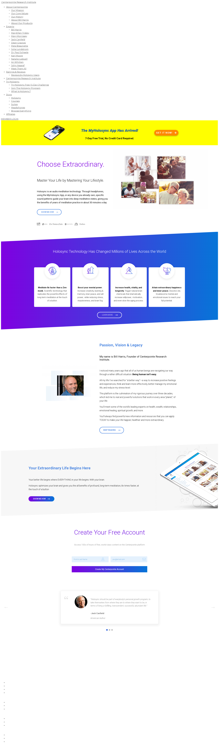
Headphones (18, 107)
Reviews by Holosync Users (25, 75)
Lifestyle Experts (12, 738)
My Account (11, 689)
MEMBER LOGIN (9, 119)
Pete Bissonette (19, 46)
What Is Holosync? (21, 91)
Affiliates (10, 114)
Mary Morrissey (19, 36)
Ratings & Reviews (15, 72)
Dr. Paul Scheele (19, 52)
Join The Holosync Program (25, 88)
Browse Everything (21, 111)
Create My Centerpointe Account (109, 569)
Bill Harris (16, 30)
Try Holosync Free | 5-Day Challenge (30, 85)
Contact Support (13, 702)
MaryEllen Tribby (20, 33)
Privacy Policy (44, 747)
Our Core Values (19, 13)
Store (9, 94)
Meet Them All (18, 68)
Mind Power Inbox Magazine (17, 686)
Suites (14, 104)
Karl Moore (17, 56)
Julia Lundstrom (20, 49)
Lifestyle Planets (12, 735)
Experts (10, 26)
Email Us (9, 709)
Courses (15, 101)
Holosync (16, 98)
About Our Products (21, 23)
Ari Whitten (17, 62)
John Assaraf (18, 65)
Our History (17, 17)
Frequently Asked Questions (17, 706)
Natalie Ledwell (19, 59)
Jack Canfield (18, 39)
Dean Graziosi (18, 43)
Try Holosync (12, 82)
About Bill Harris (20, 20)
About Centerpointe (17, 7)
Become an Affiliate (14, 693)
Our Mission (17, 10)
